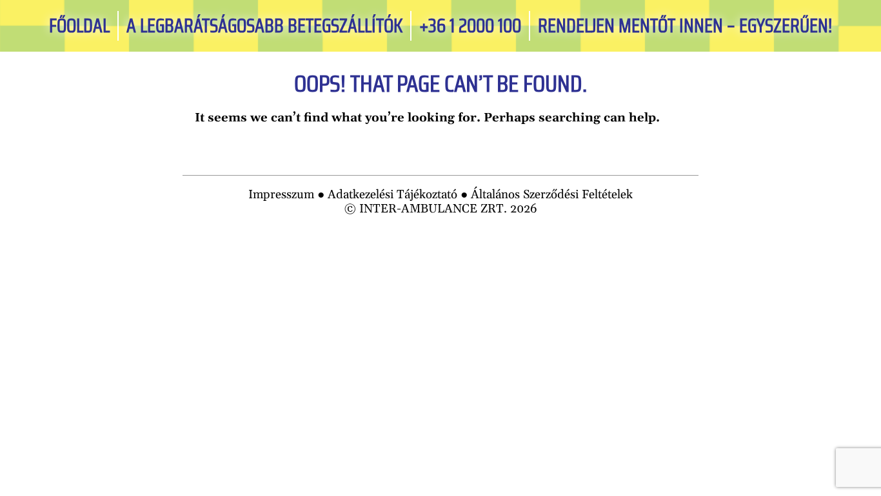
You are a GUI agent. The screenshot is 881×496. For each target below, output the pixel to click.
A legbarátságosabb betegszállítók (264, 25)
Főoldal (79, 25)
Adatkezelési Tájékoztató (392, 194)
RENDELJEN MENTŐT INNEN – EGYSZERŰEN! (685, 25)
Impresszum (281, 194)
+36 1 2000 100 (470, 25)
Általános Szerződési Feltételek (552, 194)
